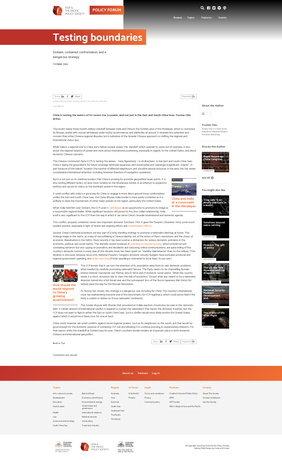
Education (57, 402)
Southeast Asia (117, 411)
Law (54, 417)
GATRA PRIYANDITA (210, 304)
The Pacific (116, 415)
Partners (143, 373)
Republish (187, 96)
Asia (89, 101)
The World (115, 419)
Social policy (87, 421)
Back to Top (59, 343)
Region (115, 388)
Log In (156, 373)
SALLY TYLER (207, 214)
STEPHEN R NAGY (209, 237)
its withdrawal (114, 208)
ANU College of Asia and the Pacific (185, 406)
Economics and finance (92, 398)
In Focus (133, 388)
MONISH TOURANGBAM (211, 282)
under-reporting (100, 258)
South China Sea (60, 425)
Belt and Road (88, 393)
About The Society (211, 393)
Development (59, 398)
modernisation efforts (140, 226)
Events (223, 18)
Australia (115, 393)
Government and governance (89, 407)
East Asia (95, 101)
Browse (178, 18)
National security (80, 101)
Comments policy (152, 402)
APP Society (174, 402)
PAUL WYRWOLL (209, 259)
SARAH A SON (208, 327)
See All (206, 178)
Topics (191, 18)
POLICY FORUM (107, 10)
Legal (148, 388)
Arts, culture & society (62, 393)
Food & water (58, 406)
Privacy (148, 398)
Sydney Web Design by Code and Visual (211, 448)
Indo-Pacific (134, 393)
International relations (62, 101)
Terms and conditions (154, 393)
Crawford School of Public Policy (183, 393)
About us (127, 373)
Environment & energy (92, 402)
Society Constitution (211, 398)
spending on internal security (146, 244)
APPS (171, 398)
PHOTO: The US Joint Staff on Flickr (263, 86)
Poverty (132, 398)
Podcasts (206, 18)
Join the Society (209, 402)
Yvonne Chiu (60, 64)
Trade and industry (90, 425)
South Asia (103, 101)
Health (56, 412)
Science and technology (63, 421)
